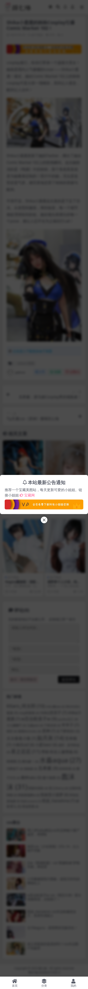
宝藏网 (29, 495)
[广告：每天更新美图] (44, 503)
